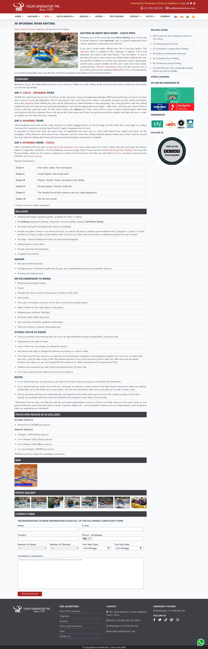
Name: (21, 525)
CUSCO (27, 92)
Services (64, 621)
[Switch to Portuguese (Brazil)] (187, 17)
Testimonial (136, 3)
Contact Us (65, 636)
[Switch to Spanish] (193, 17)
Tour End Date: (122, 544)
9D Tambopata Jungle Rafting (167, 63)
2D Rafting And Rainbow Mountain (169, 53)
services (38, 156)
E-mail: (85, 525)
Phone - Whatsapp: (92, 535)
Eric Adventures (108, 66)
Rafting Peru (119, 69)
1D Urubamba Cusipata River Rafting (170, 48)
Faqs (182, 3)
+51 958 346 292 (153, 8)
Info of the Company (70, 611)
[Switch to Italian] (182, 17)
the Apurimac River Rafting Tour (121, 150)
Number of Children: (60, 544)
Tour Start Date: (90, 544)
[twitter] (191, 3)
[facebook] (188, 3)
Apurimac (84, 51)
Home (17, 29)
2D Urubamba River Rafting (166, 58)
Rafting (40, 29)
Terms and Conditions (71, 626)
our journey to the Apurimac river (62, 147)
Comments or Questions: (30, 556)
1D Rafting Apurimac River (165, 43)
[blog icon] (194, 3)
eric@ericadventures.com (182, 8)
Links (62, 631)
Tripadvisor (150, 3)
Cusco (119, 153)
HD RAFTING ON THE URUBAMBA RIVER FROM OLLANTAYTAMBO (173, 70)
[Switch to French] (176, 17)
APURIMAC (39, 92)
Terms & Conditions (168, 3)
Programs (64, 616)
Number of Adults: (27, 544)
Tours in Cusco (28, 29)
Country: (22, 535)
